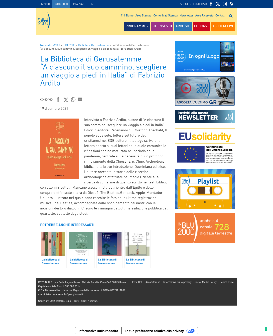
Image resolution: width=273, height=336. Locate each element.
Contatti (220, 15)
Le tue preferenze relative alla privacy (154, 331)
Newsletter (186, 15)
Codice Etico (227, 282)
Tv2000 (45, 4)
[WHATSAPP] (73, 99)
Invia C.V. (137, 282)
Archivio (182, 26)
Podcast (201, 26)
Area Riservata (204, 15)
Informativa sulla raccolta (98, 331)
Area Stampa (143, 15)
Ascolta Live (223, 26)
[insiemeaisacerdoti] (18, 171)
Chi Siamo (127, 15)
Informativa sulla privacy (177, 282)
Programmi (135, 26)
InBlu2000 (61, 4)
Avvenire (78, 4)
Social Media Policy (205, 282)
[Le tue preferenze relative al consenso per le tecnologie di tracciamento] (266, 329)
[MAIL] (80, 99)
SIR (91, 4)
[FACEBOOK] (211, 4)
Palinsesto (162, 26)
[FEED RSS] (231, 4)
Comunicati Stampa (165, 15)
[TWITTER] (217, 4)
